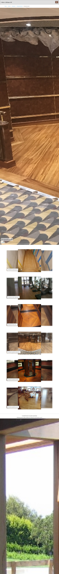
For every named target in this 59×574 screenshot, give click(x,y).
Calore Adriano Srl (6, 2)
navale (3, 242)
